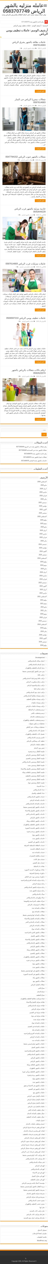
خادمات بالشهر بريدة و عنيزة (36, 831)
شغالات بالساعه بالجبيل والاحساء (34, 918)
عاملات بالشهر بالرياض (29, 48)
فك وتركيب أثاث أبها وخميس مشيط (34, 1155)
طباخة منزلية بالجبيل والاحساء (35, 1002)
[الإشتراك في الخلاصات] (0, 37)
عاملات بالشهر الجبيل (38, 1047)
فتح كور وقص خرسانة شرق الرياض (34, 1127)
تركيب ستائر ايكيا (39, 689)
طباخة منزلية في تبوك (38, 1016)
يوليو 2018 (43, 645)
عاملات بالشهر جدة (39, 1082)
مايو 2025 (44, 527)
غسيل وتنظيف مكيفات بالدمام (35, 1124)
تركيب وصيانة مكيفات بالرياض (35, 706)
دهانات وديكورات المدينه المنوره (35, 870)
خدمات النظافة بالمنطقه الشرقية (34, 845)
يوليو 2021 (43, 600)
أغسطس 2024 (42, 558)
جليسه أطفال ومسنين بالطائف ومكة (33, 772)
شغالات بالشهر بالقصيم (37, 953)
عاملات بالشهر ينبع (39, 1092)
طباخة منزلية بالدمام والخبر (36, 1005)
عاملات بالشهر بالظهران (37, 1068)
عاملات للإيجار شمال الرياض (36, 1099)
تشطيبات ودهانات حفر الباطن (35, 727)
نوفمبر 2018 (43, 635)
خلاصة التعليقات (42, 1237)
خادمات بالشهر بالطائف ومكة (36, 821)
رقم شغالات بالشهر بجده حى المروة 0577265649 (31, 447)
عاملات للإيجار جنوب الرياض (36, 1096)
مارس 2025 (43, 534)
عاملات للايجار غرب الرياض (26, 267)
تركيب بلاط (41, 675)
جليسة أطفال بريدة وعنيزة (36, 751)
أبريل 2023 (43, 589)
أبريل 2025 (43, 530)
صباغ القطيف (40, 995)
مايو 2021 (44, 607)
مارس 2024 (43, 575)
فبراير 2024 (43, 579)
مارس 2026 (43, 492)
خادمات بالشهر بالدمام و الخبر (35, 814)
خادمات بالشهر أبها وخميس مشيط (34, 807)
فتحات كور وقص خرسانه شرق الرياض (33, 1145)
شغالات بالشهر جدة (39, 967)
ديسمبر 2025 (43, 502)
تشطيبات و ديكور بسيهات (37, 723)
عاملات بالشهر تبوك (38, 1079)
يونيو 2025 (43, 523)
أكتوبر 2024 (43, 551)
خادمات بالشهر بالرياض (27, 215)
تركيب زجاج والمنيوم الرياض (36, 685)
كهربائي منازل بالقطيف (37, 1179)
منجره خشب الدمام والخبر (36, 1200)
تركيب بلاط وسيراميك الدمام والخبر (34, 678)
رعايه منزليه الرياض (38, 884)
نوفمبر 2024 (43, 548)
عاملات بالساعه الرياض (37, 1037)
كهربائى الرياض (40, 1166)
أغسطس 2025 (42, 516)
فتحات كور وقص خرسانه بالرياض (34, 1138)
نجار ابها (42, 1207)
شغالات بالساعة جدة (38, 908)
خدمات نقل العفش (39, 863)
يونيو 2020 (43, 614)
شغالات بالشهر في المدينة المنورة (34, 974)
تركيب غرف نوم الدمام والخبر (35, 692)
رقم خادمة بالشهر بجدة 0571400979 (33, 22)
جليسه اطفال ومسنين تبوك (36, 783)
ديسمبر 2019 (43, 621)
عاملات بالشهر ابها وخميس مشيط (34, 1044)
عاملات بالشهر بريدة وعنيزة (36, 1075)
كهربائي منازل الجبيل (38, 1176)
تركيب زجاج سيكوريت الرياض (35, 682)
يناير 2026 (44, 499)
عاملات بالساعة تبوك (38, 1023)
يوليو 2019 (43, 628)
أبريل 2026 (43, 488)
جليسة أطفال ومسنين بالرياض (35, 755)
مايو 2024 (44, 569)
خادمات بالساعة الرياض (37, 800)
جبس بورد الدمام (39, 748)
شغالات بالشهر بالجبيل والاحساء (35, 939)
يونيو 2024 (43, 565)
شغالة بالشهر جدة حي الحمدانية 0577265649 (33, 450)
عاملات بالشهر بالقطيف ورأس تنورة (33, 1072)
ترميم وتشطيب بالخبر (38, 713)
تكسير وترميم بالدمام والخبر (36, 737)
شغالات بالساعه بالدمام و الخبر (35, 922)
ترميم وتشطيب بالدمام (37, 717)
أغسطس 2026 (42, 481)
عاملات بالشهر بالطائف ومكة (36, 1065)
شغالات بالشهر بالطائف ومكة (36, 950)
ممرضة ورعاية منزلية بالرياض (35, 1197)
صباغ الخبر (41, 988)
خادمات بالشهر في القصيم (36, 842)
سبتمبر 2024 (43, 555)
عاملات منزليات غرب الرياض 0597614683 (26, 263)
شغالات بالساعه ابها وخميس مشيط (34, 915)
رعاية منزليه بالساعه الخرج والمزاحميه (33, 880)
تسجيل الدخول (42, 1230)
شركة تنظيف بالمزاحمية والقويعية (34, 901)
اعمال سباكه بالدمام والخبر (36, 661)
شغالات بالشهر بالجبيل (38, 936)
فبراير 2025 (43, 537)
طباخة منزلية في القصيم (37, 1012)
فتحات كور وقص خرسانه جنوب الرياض (33, 1141)
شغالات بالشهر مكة (39, 978)
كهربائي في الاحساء (38, 1172)
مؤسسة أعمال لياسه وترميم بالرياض (33, 1183)
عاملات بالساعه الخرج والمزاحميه (34, 1033)
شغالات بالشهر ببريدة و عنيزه (35, 960)
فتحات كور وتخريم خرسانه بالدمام (34, 1131)
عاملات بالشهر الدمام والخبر (36, 1054)
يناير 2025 (44, 541)
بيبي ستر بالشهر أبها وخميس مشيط (33, 671)
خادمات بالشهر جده (38, 838)
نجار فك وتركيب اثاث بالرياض (35, 1214)
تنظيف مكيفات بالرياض (37, 744)
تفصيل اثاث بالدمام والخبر (37, 730)
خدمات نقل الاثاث (39, 859)
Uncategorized (40, 657)
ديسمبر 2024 (43, 544)
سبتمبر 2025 (43, 513)
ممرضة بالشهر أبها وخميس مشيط (34, 1190)
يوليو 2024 (43, 562)
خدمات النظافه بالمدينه (37, 849)
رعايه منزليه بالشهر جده (37, 891)
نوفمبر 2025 (43, 506)
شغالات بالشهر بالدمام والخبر (36, 943)
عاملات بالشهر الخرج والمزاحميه (35, 1051)
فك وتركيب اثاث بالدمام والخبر (35, 1159)
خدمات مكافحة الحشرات (37, 856)
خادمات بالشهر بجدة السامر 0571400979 (34, 460)
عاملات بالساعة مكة (38, 1030)
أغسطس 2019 (42, 624)
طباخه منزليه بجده (39, 1019)
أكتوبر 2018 (43, 638)
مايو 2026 (44, 485)
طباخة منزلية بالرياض (38, 1009)
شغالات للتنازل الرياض (38, 985)
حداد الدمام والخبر (39, 790)
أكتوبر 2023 (43, 586)
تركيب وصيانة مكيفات (38, 703)
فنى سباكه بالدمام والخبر (37, 1162)
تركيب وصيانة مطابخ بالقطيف (35, 699)
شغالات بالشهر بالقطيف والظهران (34, 957)
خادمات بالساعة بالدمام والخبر (35, 804)
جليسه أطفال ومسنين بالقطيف (35, 776)
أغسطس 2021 (42, 596)
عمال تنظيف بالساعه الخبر (36, 1110)
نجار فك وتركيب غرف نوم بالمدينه (34, 1218)
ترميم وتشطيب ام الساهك (36, 710)
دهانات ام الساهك (39, 866)
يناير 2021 (44, 610)
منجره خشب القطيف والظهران (35, 1204)
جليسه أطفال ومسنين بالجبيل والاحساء (33, 769)
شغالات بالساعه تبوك (38, 929)
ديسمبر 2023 (43, 582)
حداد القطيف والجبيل (38, 793)
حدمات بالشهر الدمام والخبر (36, 797)
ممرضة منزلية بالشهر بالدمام (36, 1193)
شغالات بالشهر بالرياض (29, 105)
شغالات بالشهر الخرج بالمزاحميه (35, 932)
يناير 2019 (44, 631)
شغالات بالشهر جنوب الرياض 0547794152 (25, 157)
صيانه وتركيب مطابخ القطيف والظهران (33, 998)
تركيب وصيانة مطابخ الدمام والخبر (34, 696)
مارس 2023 (43, 593)
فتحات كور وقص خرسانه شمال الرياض (33, 1148)
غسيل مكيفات (40, 1120)
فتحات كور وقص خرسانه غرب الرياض (33, 1152)
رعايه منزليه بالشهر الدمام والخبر (34, 887)
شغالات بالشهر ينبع (39, 981)
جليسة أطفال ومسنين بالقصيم (35, 758)
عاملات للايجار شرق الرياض (36, 1103)
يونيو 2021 (43, 603)
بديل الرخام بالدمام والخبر (37, 664)
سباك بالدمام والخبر (38, 894)
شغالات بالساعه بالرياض (37, 925)
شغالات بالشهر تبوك (38, 964)
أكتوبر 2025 (43, 509)
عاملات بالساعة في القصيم (36, 1026)
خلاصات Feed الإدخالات (39, 1233)
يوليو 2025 (43, 520)
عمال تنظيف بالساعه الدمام (36, 1113)
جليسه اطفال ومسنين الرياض (35, 779)
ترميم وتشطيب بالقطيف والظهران (34, 720)
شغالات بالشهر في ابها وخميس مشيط (33, 971)
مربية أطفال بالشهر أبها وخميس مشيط (32, 1186)
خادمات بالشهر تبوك (38, 835)
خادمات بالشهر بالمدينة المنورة (35, 828)
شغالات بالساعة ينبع (38, 911)
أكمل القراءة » (40, 91)
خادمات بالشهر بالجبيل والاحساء (35, 810)
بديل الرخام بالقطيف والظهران (35, 668)
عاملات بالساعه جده (38, 1040)
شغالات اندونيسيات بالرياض (36, 904)
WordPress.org (42, 1240)
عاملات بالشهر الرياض (38, 1058)
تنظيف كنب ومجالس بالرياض (36, 741)
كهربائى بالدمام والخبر (38, 1169)
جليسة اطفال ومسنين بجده (36, 765)
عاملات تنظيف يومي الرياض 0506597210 (26, 318)
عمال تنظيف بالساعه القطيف (35, 1117)
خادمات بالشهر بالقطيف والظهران (34, 824)
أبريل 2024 (43, 572)
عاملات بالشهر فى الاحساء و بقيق (34, 1085)
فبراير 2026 (43, 495)
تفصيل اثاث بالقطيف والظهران (35, 734)
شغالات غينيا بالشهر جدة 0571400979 (35, 457)
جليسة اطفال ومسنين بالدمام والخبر (33, 762)
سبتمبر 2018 (43, 642)
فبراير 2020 (43, 617)
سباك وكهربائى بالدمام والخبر (36, 898)
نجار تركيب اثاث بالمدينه (37, 1211)
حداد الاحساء (41, 786)
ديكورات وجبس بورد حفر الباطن (35, 877)
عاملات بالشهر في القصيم (36, 1089)
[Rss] (26, 1258)
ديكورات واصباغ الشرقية (37, 873)
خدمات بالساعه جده (38, 852)
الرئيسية (45, 25)
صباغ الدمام (41, 991)
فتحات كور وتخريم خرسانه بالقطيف (34, 1134)
